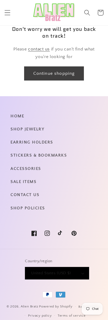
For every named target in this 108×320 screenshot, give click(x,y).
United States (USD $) (51, 273)
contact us (39, 49)
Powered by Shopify (56, 306)
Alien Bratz (29, 306)
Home (17, 116)
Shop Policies (27, 208)
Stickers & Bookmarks (38, 155)
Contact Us (24, 194)
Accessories (25, 168)
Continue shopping (54, 73)
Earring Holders (31, 142)
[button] (7, 12)
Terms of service (72, 315)
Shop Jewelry (27, 129)
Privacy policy (40, 315)
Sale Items (23, 181)
